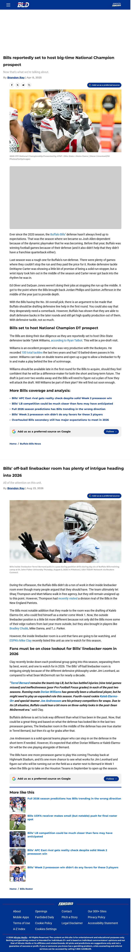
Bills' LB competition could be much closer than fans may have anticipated (62, 403)
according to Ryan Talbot (66, 340)
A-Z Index (19, 929)
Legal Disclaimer (72, 923)
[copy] (29, 85)
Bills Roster (26, 888)
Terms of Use (21, 923)
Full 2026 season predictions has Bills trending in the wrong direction (58, 409)
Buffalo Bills (57, 234)
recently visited (67, 598)
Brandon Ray (16, 77)
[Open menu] (8, 5)
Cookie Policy (43, 923)
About (17, 911)
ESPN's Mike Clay (21, 640)
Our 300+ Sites (97, 911)
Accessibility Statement (103, 923)
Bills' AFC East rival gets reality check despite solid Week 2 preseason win (62, 398)
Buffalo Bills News (30, 443)
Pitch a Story (70, 917)
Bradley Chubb (19, 628)
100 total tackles (32, 352)
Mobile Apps (21, 917)
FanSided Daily (44, 917)
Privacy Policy (96, 917)
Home (13, 443)
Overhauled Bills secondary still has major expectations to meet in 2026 (60, 419)
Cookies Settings (46, 929)
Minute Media (20, 937)
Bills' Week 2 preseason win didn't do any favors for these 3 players (57, 414)
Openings (41, 911)
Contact (67, 911)
